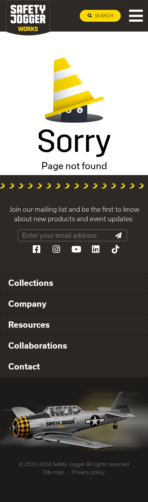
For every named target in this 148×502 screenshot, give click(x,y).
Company (27, 303)
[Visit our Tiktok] (116, 249)
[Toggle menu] (136, 16)
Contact (24, 366)
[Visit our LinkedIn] (96, 249)
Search (103, 15)
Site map (53, 472)
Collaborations (37, 345)
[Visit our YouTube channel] (76, 249)
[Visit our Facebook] (37, 249)
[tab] (74, 283)
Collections (30, 282)
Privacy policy (88, 472)
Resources (29, 324)
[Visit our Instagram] (56, 249)
